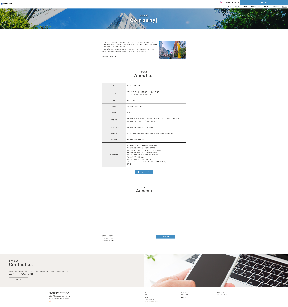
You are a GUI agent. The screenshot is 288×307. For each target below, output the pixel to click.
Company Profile (145, 172)
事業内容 (147, 297)
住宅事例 (183, 292)
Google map (165, 236)
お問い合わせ (220, 292)
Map (159, 92)
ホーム (146, 292)
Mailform (18, 279)
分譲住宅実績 (184, 295)
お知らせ (147, 295)
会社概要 (284, 6)
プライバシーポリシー (222, 295)
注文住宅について (149, 299)
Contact (264, 2)
